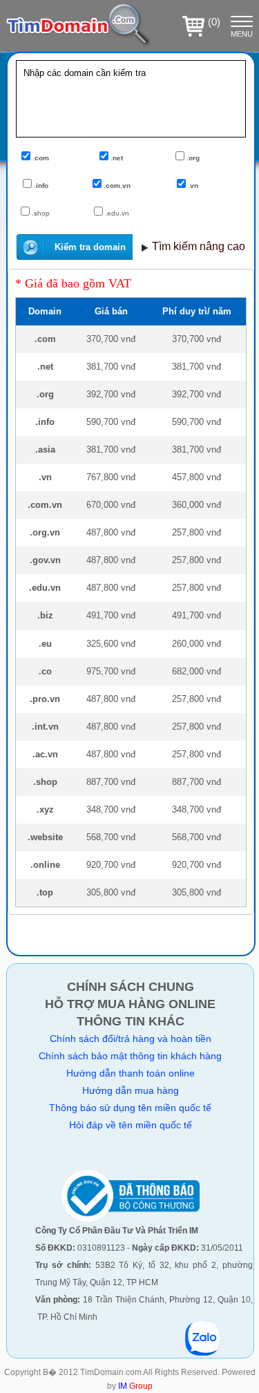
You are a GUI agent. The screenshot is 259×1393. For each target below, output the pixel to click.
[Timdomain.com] (78, 48)
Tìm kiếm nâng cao (198, 246)
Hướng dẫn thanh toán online (130, 1073)
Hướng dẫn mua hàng (130, 1090)
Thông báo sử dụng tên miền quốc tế (130, 1107)
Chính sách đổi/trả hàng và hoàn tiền (130, 1038)
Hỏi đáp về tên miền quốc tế (130, 1124)
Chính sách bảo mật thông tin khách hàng (130, 1055)
